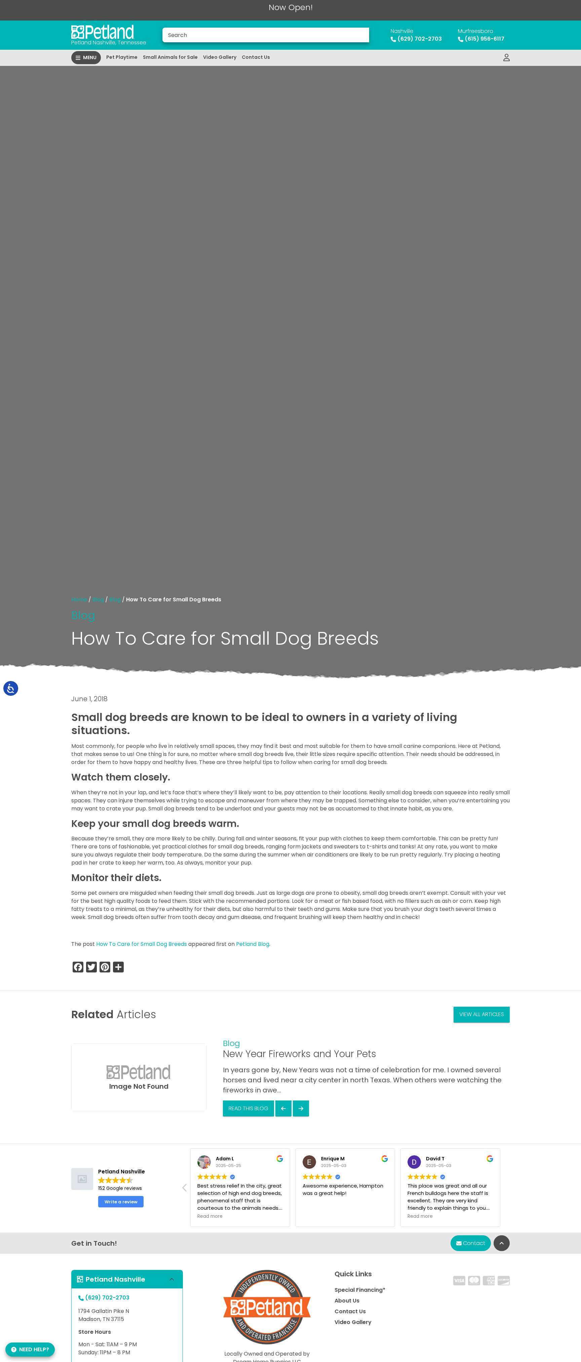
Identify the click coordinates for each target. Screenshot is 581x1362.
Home (79, 599)
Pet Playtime (122, 57)
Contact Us (256, 57)
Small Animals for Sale (170, 57)
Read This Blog (248, 1108)
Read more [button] (210, 1216)
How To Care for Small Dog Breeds (141, 944)
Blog (98, 599)
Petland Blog (252, 944)
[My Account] (506, 58)
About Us (347, 1301)
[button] (185, 1189)
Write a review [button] (121, 1202)
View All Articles (481, 1014)
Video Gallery (219, 57)
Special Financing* (360, 1290)
